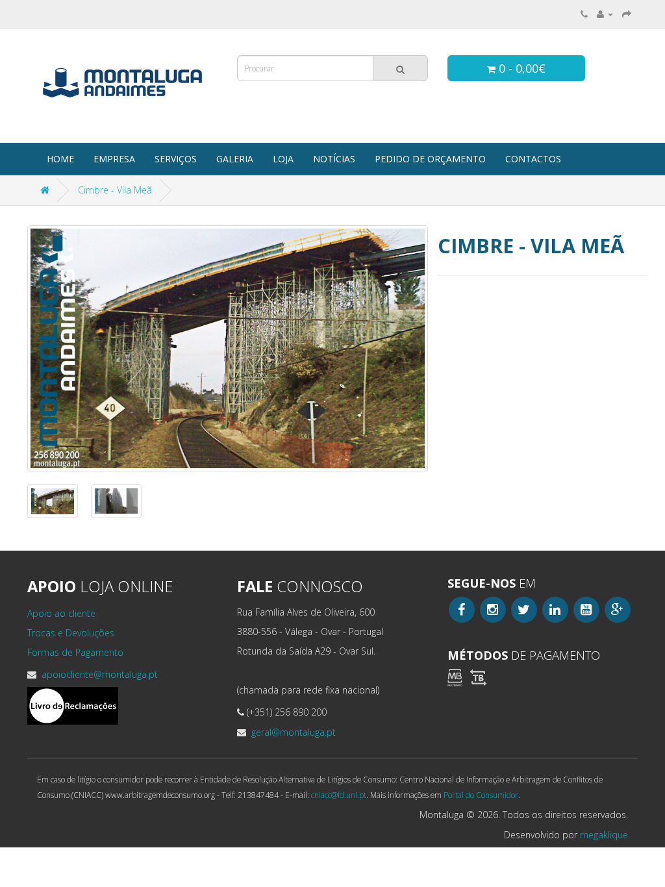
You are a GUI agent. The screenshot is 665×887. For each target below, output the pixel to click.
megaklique (604, 835)
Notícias (334, 159)
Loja (283, 159)
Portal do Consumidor (481, 795)
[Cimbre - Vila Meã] (227, 348)
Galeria (234, 159)
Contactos (533, 159)
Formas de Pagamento (75, 652)
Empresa (114, 159)
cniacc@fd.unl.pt (338, 795)
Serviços (176, 159)
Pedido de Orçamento (430, 159)
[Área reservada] (605, 14)
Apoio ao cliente (61, 613)
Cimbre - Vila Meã (115, 190)
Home (60, 159)
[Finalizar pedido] (626, 14)
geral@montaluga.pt (292, 732)
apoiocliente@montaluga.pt (98, 674)
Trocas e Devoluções (70, 633)
